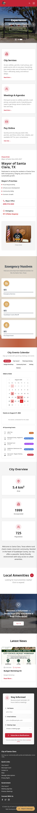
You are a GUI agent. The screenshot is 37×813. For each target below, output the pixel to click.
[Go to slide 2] (20, 39)
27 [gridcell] (12, 386)
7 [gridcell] (24, 390)
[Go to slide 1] (18, 39)
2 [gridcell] (9, 390)
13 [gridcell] (21, 393)
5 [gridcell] (18, 390)
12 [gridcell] (18, 393)
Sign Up (18, 623)
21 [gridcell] (24, 397)
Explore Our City (17, 29)
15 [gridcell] (27, 393)
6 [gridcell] (21, 390)
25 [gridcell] (15, 401)
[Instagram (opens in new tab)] (9, 800)
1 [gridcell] (27, 386)
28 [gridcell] (15, 386)
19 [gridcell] (18, 397)
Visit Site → (7, 141)
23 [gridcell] (9, 401)
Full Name (10, 708)
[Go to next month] (27, 380)
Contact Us (4, 770)
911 (5, 290)
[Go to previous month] (9, 380)
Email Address (11, 716)
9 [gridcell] (9, 393)
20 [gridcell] (21, 397)
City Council (5, 765)
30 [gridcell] (21, 386)
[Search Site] (29, 3)
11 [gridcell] (15, 393)
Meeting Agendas (6, 789)
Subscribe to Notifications (20, 735)
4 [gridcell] (15, 390)
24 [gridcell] (12, 401)
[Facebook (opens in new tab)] (2, 800)
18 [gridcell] (15, 397)
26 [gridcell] (9, 386)
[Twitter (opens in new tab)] (5, 800)
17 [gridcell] (12, 397)
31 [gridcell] (24, 386)
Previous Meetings (7, 791)
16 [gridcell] (9, 397)
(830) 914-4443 (8, 204)
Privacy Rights (5, 778)
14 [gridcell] (24, 393)
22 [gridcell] (27, 397)
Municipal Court (6, 768)
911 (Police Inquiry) (10, 214)
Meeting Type (11, 725)
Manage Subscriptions (8, 775)
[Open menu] (34, 3)
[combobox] (18, 729)
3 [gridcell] (12, 390)
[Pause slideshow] (16, 39)
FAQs (2, 773)
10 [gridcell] (12, 393)
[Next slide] (33, 25)
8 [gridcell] (27, 390)
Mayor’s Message (27, 808)
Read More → (8, 77)
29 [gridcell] (18, 386)
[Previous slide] (3, 25)
